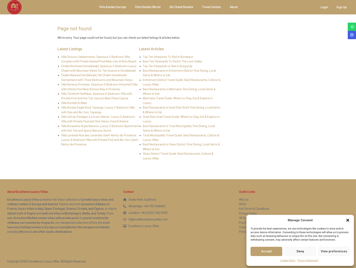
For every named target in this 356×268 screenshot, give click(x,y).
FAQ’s (242, 204)
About (234, 7)
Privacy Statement (307, 260)
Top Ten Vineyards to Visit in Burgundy (167, 66)
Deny (300, 251)
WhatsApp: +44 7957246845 (147, 206)
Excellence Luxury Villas (144, 226)
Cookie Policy (287, 260)
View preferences (334, 251)
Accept (266, 251)
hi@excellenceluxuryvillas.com (148, 219)
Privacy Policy (248, 213)
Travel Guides (211, 7)
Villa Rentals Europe (112, 7)
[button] (348, 220)
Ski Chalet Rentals (181, 7)
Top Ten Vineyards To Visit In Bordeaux (168, 57)
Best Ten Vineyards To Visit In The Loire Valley (172, 61)
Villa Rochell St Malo (74, 103)
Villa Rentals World (147, 7)
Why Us (243, 199)
